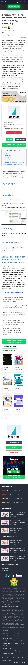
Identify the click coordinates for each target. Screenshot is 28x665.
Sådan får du (8, 155)
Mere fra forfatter (9, 350)
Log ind (22, 643)
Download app (6, 643)
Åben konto (9, 139)
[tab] (14, 299)
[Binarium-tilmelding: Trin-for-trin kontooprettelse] (7, 401)
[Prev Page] (2, 417)
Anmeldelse (20, 641)
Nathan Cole (12, 27)
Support (13, 641)
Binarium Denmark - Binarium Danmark (12, 658)
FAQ (18, 648)
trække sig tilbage (7, 638)
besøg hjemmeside (20, 139)
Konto (10, 646)
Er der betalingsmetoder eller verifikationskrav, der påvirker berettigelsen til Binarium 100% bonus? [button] (12, 331)
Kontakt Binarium (6, 660)
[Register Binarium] (14, 465)
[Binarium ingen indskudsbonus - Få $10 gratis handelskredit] (7, 360)
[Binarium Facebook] (11, 663)
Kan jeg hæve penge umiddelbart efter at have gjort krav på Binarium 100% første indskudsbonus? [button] (13, 322)
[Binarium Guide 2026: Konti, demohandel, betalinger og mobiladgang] (5, 514)
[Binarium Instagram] (21, 663)
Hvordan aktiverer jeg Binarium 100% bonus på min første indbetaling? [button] (14, 307)
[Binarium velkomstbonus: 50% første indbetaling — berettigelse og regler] (18, 360)
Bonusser (8, 11)
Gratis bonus (14, 452)
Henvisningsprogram (16, 651)
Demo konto (6, 651)
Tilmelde (5, 646)
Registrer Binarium (14, 6)
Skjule (19, 150)
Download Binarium (8, 653)
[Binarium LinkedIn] (19, 663)
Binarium (5, 633)
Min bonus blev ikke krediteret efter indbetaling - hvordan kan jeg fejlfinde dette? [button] (14, 314)
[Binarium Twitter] (13, 663)
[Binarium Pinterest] (24, 663)
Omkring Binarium (14, 633)
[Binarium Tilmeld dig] (18, 380)
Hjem (2, 11)
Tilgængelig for (9, 153)
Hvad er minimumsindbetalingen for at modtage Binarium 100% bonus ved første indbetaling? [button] (13, 299)
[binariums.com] (8, 2)
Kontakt (5, 648)
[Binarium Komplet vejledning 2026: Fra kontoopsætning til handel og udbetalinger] (5, 522)
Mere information (9, 160)
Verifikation (15, 643)
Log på (16, 638)
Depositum (5, 641)
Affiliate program (7, 636)
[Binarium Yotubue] (16, 663)
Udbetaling (8, 157)
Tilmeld (16, 636)
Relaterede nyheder (9, 347)
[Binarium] (14, 438)
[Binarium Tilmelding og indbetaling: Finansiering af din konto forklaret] (7, 380)
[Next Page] (6, 417)
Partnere (16, 646)
